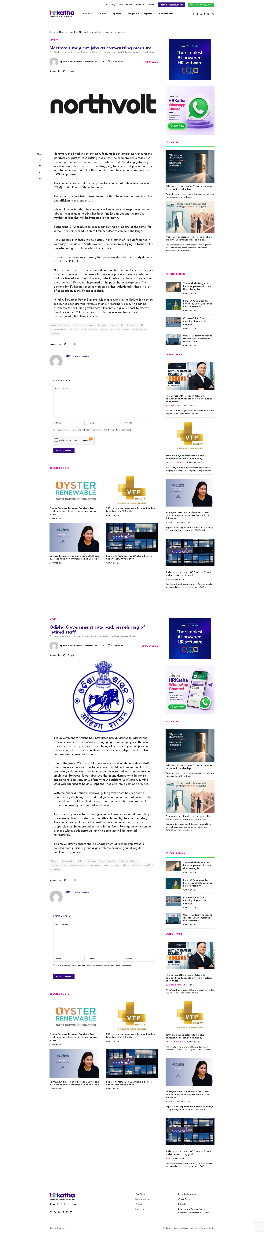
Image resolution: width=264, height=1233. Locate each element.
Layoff (54, 40)
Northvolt (115, 329)
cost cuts (77, 325)
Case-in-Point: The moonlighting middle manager (194, 321)
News (103, 14)
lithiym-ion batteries (98, 329)
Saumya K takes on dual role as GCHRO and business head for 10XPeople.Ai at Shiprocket (75, 557)
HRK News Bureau (72, 62)
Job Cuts (73, 329)
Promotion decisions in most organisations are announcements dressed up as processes (189, 238)
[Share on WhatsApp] (72, 71)
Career (151, 5)
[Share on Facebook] (68, 71)
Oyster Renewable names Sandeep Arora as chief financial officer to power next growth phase (74, 511)
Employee (102, 325)
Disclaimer (167, 1228)
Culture (81, 861)
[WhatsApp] (40, 179)
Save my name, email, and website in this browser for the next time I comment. (94, 430)
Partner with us (125, 5)
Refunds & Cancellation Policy (186, 1228)
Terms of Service (208, 1228)
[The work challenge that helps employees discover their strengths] (173, 287)
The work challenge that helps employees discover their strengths (197, 286)
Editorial (182, 1204)
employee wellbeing (78, 865)
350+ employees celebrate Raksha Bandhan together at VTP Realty (131, 509)
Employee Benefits (107, 861)
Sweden (125, 329)
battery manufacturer (60, 325)
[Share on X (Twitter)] (64, 71)
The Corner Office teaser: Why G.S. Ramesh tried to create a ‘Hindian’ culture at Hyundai (189, 399)
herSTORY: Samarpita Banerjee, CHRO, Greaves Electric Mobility (197, 304)
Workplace (55, 869)
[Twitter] (40, 166)
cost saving (89, 325)
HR (142, 325)
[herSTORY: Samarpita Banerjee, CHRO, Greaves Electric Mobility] (173, 304)
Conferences (166, 14)
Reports (148, 14)
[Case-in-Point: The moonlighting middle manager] (173, 322)
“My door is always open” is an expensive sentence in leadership (189, 187)
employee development (128, 861)
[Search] (213, 14)
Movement (170, 522)
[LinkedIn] (40, 160)
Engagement (95, 865)
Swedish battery (139, 329)
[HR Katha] (62, 14)
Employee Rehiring (58, 865)
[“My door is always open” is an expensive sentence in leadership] (190, 166)
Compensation (68, 861)
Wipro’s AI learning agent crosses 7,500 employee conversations (197, 339)
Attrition (55, 861)
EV (122, 325)
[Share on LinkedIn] (59, 71)
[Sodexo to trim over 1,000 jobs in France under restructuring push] (132, 537)
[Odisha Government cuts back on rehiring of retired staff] (104, 696)
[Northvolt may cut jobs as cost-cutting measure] (104, 112)
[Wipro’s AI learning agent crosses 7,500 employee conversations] (173, 339)
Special (117, 14)
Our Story (110, 5)
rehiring (126, 865)
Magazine (133, 14)
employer (113, 325)
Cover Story (184, 1199)
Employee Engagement (175, 463)
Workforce (55, 334)
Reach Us (140, 5)
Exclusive (87, 14)
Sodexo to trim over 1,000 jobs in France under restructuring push (129, 557)
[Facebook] (40, 173)
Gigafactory (132, 325)
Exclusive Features (187, 1194)
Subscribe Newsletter (171, 5)
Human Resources (58, 329)
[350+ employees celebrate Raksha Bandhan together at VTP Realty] (132, 490)
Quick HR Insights (173, 406)
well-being (137, 865)
